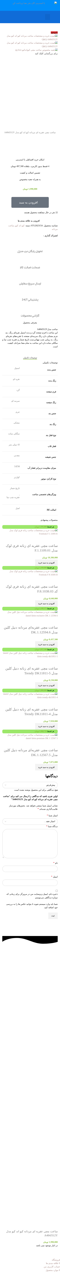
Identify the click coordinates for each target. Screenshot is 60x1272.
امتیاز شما (52, 815)
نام (55, 863)
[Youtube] (37, 996)
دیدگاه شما (52, 826)
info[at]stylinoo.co (28, 1072)
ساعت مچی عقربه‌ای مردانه (28, 965)
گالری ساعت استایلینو (28, 959)
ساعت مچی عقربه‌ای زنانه (28, 971)
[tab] (30, 358)
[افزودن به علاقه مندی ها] (37, 744)
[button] (47, 17)
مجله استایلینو (29, 977)
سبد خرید (28, 983)
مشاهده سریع (45, 744)
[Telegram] (54, 996)
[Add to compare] (54, 744)
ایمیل (54, 876)
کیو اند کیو (19, 225)
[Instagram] (45, 996)
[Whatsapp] (29, 996)
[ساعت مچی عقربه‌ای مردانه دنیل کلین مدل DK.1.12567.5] (30, 736)
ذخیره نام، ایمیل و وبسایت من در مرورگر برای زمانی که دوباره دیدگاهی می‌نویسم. (32, 896)
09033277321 (28, 1078)
